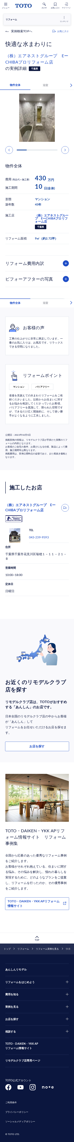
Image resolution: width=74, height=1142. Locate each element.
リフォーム (23, 949)
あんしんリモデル (16, 969)
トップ (7, 949)
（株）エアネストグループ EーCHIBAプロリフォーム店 (36, 59)
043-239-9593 (39, 537)
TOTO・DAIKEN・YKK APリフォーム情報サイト (34, 903)
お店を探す (37, 746)
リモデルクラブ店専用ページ (22, 1060)
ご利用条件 (11, 1102)
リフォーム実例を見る (47, 949)
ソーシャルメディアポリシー (20, 1121)
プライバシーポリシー (16, 1112)
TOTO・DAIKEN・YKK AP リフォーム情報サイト (21, 1046)
